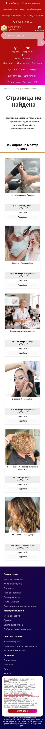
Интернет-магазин (31, 3)
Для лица (37, 63)
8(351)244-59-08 (34, 15)
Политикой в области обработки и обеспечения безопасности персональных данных (21, 696)
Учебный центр (34, 9)
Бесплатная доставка (13, 9)
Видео (7, 669)
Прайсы (8, 620)
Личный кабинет (12, 592)
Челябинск (13, 3)
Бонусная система (13, 624)
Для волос (8, 63)
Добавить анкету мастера (17, 629)
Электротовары (28, 69)
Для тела (12, 69)
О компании (10, 660)
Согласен (22, 710)
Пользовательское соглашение (20, 606)
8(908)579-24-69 (23, 22)
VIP (36, 82)
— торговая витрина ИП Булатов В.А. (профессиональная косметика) (26, 717)
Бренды (27, 82)
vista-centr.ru (9, 88)
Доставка (9, 588)
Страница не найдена (27, 88)
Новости (8, 664)
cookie (6, 681)
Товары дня (14, 82)
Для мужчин (30, 75)
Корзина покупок (13, 583)
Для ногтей (23, 63)
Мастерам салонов (11, 15)
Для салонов (14, 75)
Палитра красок (12, 597)
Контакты (9, 673)
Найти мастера (12, 601)
